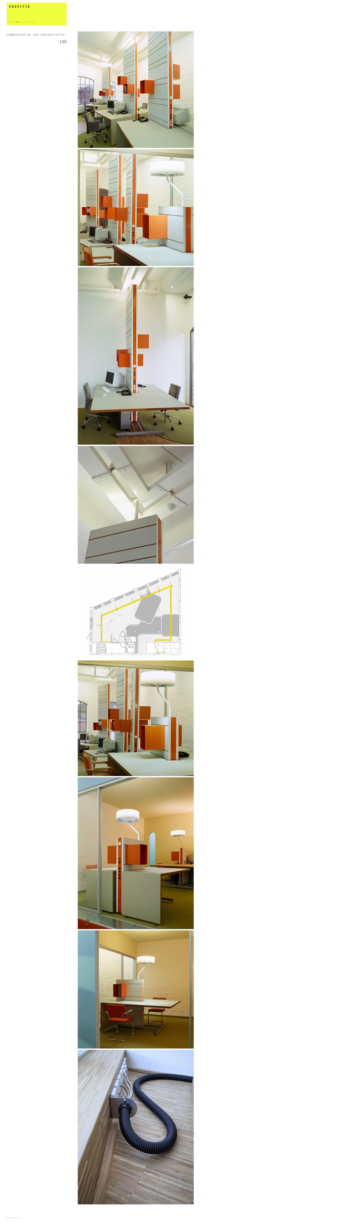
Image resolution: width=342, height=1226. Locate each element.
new (17, 22)
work (11, 22)
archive (24, 22)
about (32, 22)
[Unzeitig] (36, 6)
